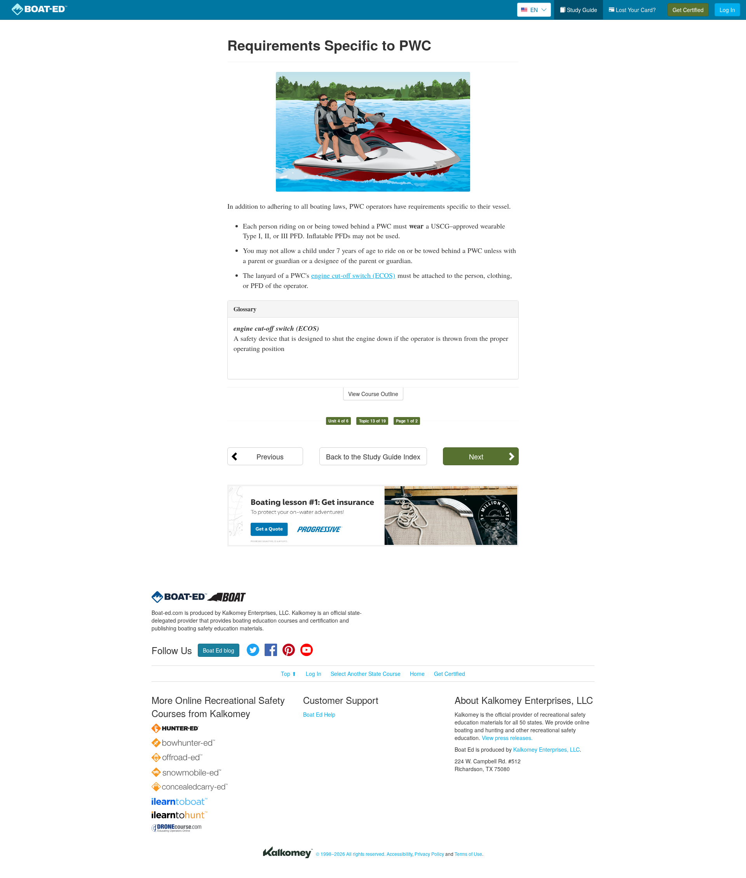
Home (417, 673)
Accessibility (399, 853)
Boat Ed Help (319, 714)
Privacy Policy (429, 853)
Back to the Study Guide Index (373, 456)
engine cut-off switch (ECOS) (353, 275)
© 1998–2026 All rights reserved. (350, 853)
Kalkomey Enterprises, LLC (546, 749)
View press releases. (507, 738)
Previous (270, 456)
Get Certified (688, 10)
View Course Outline (373, 394)
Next (476, 456)
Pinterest (288, 650)
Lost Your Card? (635, 10)
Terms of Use (468, 853)
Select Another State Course (366, 673)
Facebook (271, 650)
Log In (727, 10)
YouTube (306, 650)
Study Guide (581, 10)
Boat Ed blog (218, 650)
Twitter (253, 650)
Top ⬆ (288, 673)
